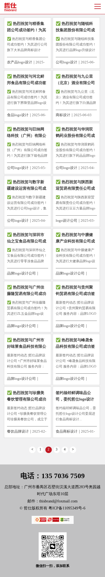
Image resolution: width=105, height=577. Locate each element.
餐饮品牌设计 (18, 431)
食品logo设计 (18, 115)
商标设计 (63, 115)
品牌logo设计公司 (21, 273)
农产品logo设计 (19, 62)
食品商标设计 (67, 431)
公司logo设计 (66, 62)
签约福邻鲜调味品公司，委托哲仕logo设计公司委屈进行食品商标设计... (76, 413)
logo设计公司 (66, 220)
